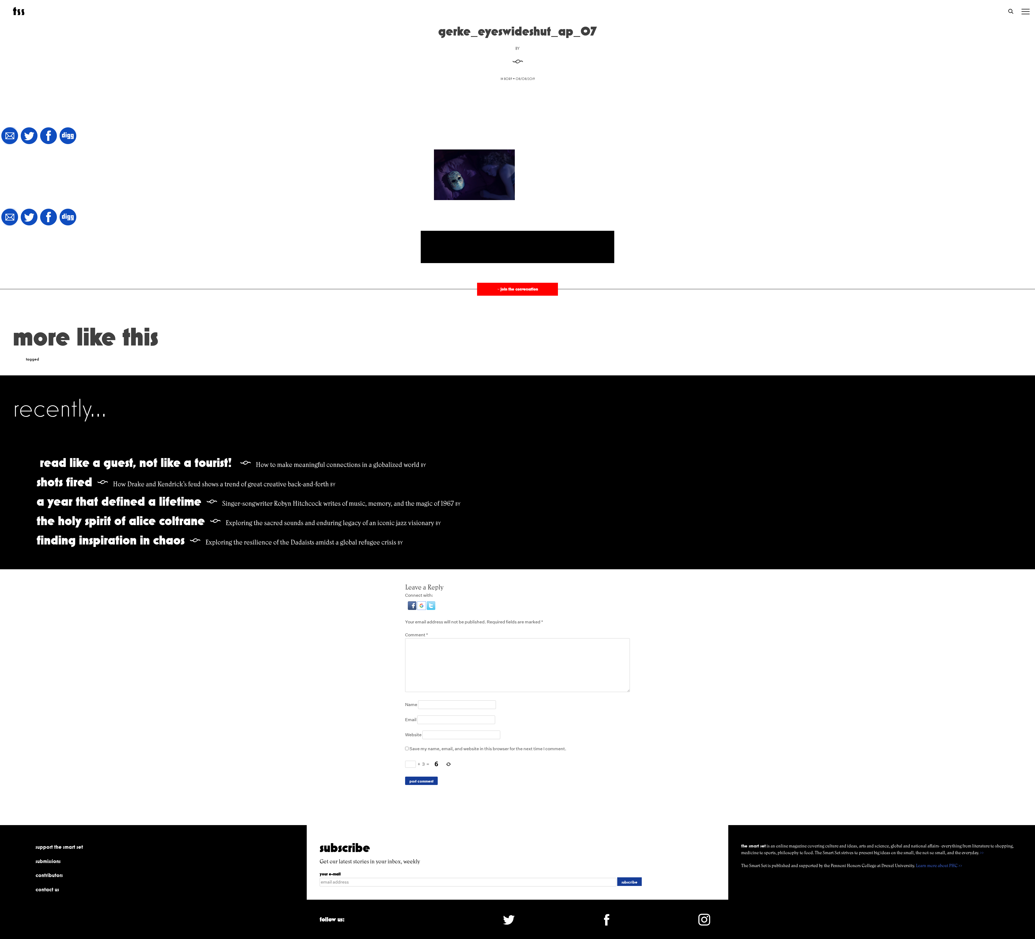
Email (410, 719)
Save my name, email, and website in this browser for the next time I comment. (487, 748)
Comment (416, 634)
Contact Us (47, 889)
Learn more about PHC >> (939, 865)
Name (411, 704)
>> (982, 852)
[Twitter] (29, 136)
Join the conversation (517, 289)
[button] (412, 608)
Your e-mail (330, 874)
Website (413, 734)
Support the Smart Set (59, 846)
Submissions (48, 861)
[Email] (9, 136)
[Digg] (68, 136)
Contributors (49, 875)
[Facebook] (48, 136)
